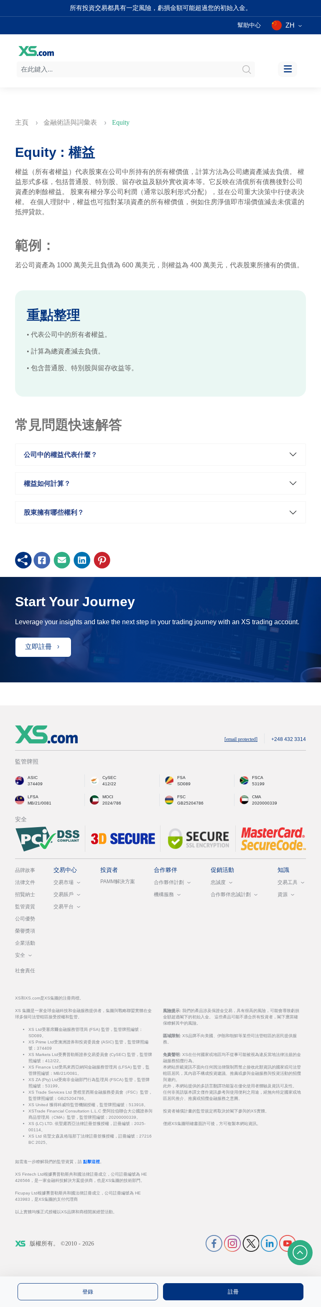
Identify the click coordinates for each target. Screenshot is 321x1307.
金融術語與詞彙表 (71, 122)
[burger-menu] (287, 69)
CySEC (109, 777)
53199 (258, 784)
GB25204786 (190, 803)
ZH (290, 25)
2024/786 (111, 803)
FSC (181, 796)
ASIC (33, 777)
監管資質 (25, 907)
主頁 (22, 122)
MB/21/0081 (39, 803)
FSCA (257, 777)
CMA (256, 796)
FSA (181, 777)
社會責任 (25, 971)
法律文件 (25, 882)
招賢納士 (25, 894)
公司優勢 (25, 919)
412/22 (109, 784)
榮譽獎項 (25, 931)
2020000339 (264, 803)
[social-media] (214, 1243)
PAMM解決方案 (117, 881)
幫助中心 (249, 25)
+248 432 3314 (288, 739)
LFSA (33, 796)
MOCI (107, 796)
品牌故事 (25, 870)
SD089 (184, 784)
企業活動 (25, 943)
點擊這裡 (91, 1161)
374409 (35, 784)
